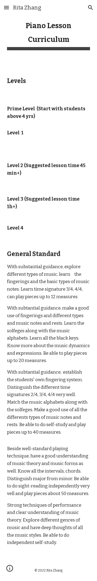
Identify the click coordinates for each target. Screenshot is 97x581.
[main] (48, 33)
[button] (6, 7)
